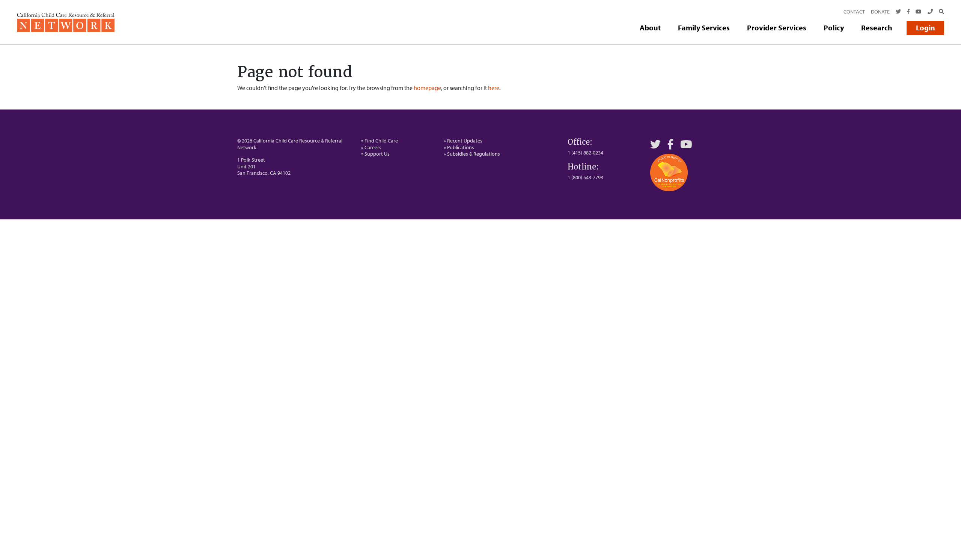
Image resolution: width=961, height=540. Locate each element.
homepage (427, 88)
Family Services (704, 27)
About (650, 27)
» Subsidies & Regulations (472, 153)
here (493, 88)
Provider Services (776, 27)
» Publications (459, 147)
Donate (880, 11)
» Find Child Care (379, 140)
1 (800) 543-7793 (585, 177)
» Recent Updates (463, 140)
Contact (854, 11)
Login (925, 27)
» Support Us (375, 153)
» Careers (371, 147)
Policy (834, 27)
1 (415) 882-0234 (585, 152)
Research (876, 27)
